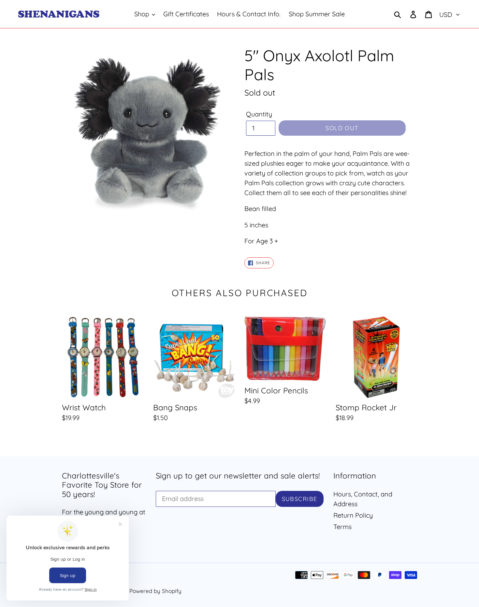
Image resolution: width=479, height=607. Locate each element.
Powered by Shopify (155, 590)
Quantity (259, 114)
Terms (342, 527)
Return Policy (353, 515)
